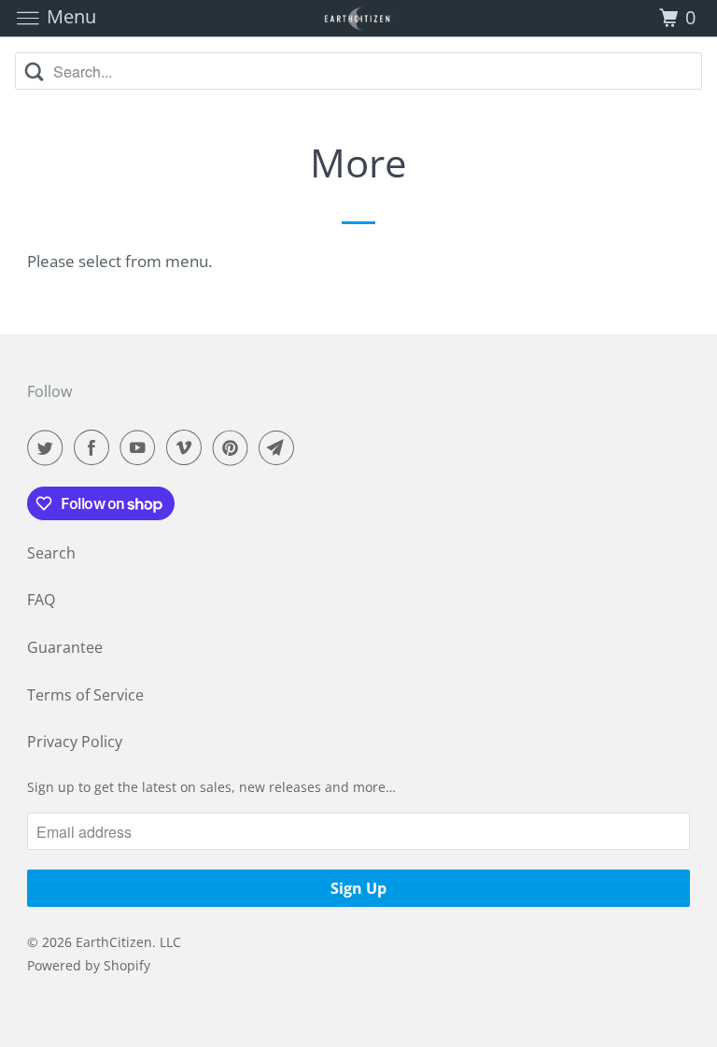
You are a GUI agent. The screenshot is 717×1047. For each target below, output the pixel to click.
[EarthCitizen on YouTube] (141, 447)
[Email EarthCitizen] (280, 447)
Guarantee (65, 647)
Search (51, 553)
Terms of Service (85, 695)
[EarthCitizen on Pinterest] (234, 447)
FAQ (41, 599)
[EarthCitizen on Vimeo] (187, 447)
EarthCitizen (114, 942)
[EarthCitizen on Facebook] (95, 447)
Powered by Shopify (88, 965)
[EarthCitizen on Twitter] (48, 447)
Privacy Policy (74, 741)
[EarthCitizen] (358, 18)
